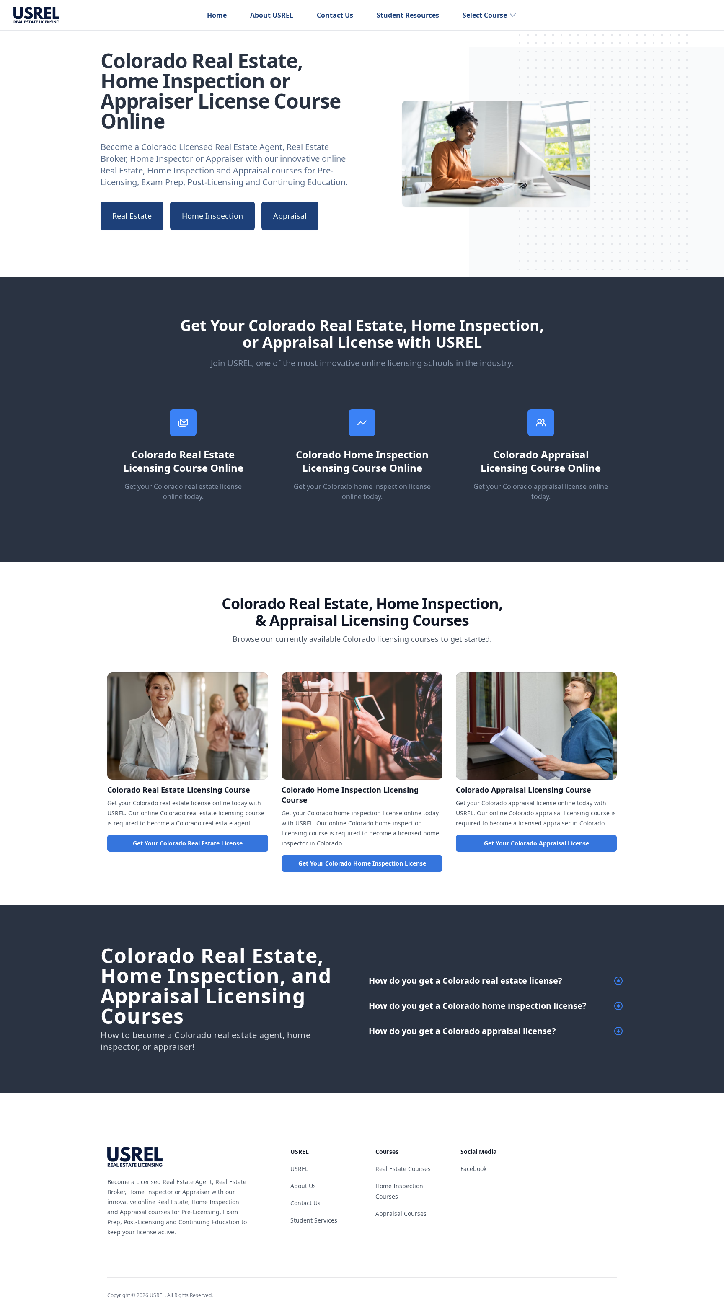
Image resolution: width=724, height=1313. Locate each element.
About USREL (271, 15)
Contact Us (335, 15)
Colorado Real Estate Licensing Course (178, 790)
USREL (299, 1169)
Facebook (473, 1169)
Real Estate (132, 216)
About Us (303, 1186)
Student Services (313, 1220)
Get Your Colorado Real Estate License (188, 843)
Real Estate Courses (403, 1169)
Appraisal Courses (401, 1213)
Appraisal (290, 216)
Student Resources (408, 15)
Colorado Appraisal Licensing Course (523, 790)
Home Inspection (212, 216)
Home (217, 15)
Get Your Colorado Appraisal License (536, 843)
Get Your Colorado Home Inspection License (362, 863)
